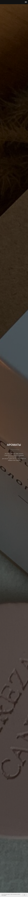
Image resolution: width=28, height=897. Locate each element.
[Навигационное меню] (26, 2)
